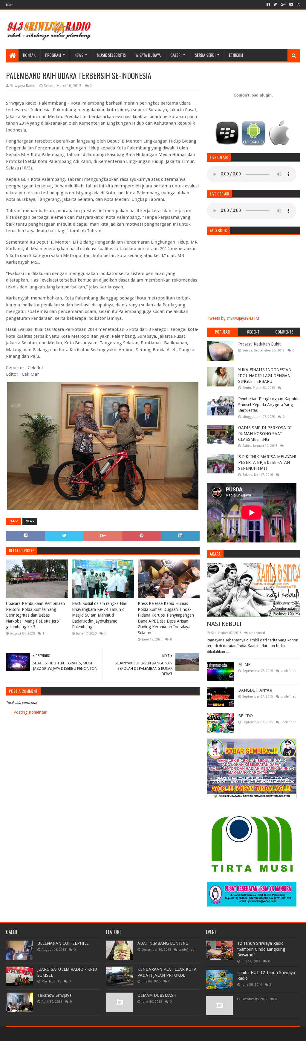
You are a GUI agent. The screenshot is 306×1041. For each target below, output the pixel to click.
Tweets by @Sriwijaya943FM (233, 318)
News (78, 55)
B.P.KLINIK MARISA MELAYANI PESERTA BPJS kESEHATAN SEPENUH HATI (267, 462)
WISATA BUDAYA (148, 55)
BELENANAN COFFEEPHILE (63, 943)
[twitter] (275, 4)
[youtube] (291, 4)
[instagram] (298, 4)
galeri (175, 55)
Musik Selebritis (111, 55)
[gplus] (283, 4)
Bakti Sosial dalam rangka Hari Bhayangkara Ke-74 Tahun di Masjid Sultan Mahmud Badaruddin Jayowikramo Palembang (99, 615)
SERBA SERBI (205, 55)
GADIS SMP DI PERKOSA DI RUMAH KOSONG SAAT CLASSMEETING (265, 433)
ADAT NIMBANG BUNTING (163, 943)
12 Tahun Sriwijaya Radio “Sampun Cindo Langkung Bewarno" (261, 949)
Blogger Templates (73, 1034)
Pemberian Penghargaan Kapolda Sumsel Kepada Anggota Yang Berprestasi (268, 404)
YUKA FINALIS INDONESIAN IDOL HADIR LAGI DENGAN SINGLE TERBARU (264, 375)
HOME (9, 4)
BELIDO (245, 715)
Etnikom (236, 55)
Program (53, 55)
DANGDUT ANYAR (255, 690)
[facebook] (268, 4)
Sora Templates (39, 1034)
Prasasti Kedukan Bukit (259, 344)
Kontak (29, 55)
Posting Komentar (30, 712)
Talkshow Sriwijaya (54, 995)
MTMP (244, 664)
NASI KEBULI (224, 623)
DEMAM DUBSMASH (156, 995)
